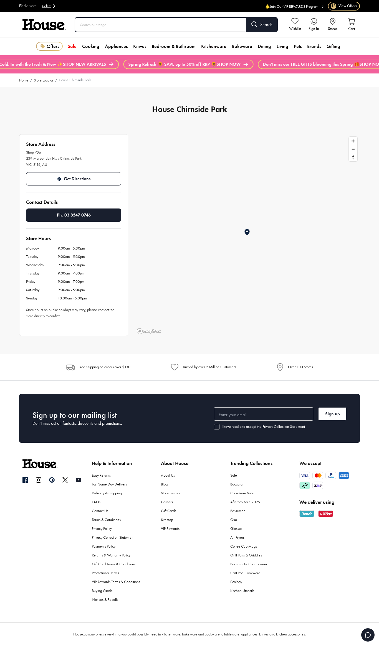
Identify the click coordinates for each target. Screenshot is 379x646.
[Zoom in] (353, 141)
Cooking (90, 46)
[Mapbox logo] (149, 331)
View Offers (344, 6)
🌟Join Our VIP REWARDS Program (292, 5)
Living (282, 46)
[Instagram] (38, 480)
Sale (72, 46)
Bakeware (242, 46)
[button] (247, 232)
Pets (298, 46)
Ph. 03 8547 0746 (74, 215)
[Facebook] (25, 480)
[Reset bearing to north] (353, 157)
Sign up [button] (332, 413)
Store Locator (43, 80)
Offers (53, 46)
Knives (139, 46)
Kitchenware (213, 46)
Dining (264, 46)
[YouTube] (78, 480)
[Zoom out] (353, 149)
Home (23, 80)
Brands (314, 46)
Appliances (116, 46)
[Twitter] (65, 480)
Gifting (333, 46)
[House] (44, 24)
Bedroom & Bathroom (174, 46)
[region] (247, 235)
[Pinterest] (52, 480)
